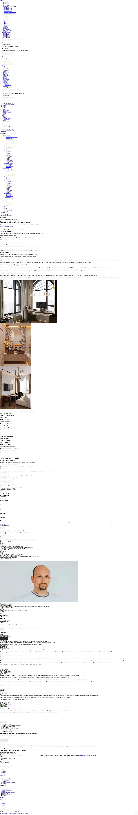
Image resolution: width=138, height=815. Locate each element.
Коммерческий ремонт (6, 32)
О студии (4, 106)
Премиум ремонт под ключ (7, 788)
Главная (1, 219)
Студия (3, 109)
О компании (6, 110)
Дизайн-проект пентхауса (9, 64)
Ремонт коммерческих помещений (8, 792)
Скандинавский (7, 29)
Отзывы (5, 116)
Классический (7, 25)
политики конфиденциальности (86, 755)
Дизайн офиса (6, 83)
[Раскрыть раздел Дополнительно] (10, 197)
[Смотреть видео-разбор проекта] (2, 630)
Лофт (5, 21)
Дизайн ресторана (7, 85)
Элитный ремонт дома (8, 16)
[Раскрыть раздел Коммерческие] (10, 193)
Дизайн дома (4, 65)
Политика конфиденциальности (6, 813)
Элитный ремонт (9, 145)
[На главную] (2, 0)
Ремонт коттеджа (7, 17)
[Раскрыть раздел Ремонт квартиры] (11, 136)
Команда (5, 111)
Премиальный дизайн (6, 778)
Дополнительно (5, 86)
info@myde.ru (11, 104)
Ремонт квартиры (5, 5)
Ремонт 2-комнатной (8, 9)
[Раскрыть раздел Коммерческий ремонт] (13, 163)
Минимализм (6, 22)
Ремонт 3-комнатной (8, 10)
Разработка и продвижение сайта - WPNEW (20, 813)
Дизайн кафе (6, 84)
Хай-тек (5, 23)
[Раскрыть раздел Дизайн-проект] (8, 168)
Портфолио (4, 105)
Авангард (6, 26)
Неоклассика (6, 20)
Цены (5, 113)
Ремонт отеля (6, 36)
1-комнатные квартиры (8, 60)
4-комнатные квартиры (8, 63)
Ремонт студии (7, 7)
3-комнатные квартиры (8, 62)
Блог (5, 114)
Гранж (5, 31)
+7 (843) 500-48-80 (5, 104)
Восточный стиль (7, 30)
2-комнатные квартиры (8, 61)
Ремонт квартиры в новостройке (10, 12)
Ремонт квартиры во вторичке (9, 13)
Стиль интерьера (5, 69)
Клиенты (3, 115)
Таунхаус (6, 67)
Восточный (6, 80)
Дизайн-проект (7, 119)
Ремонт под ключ (5, 2)
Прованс (5, 28)
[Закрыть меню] (2, 4)
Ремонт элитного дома (6, 794)
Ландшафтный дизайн (8, 87)
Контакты (4, 120)
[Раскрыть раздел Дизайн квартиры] (11, 169)
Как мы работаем (7, 112)
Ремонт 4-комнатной (8, 11)
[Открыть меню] (7, 133)
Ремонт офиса (6, 33)
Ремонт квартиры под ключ (7, 790)
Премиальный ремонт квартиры (10, 6)
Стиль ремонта (5, 19)
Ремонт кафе (6, 34)
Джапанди (6, 24)
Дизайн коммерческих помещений (8, 782)
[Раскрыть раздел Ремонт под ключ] (9, 135)
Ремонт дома (6, 146)
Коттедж (5, 66)
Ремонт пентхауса (7, 14)
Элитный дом (6, 68)
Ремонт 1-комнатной (8, 8)
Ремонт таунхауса (7, 18)
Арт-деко (6, 27)
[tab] (4, 610)
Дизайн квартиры (5, 58)
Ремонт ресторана (7, 35)
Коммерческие (4, 82)
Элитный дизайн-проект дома (7, 779)
